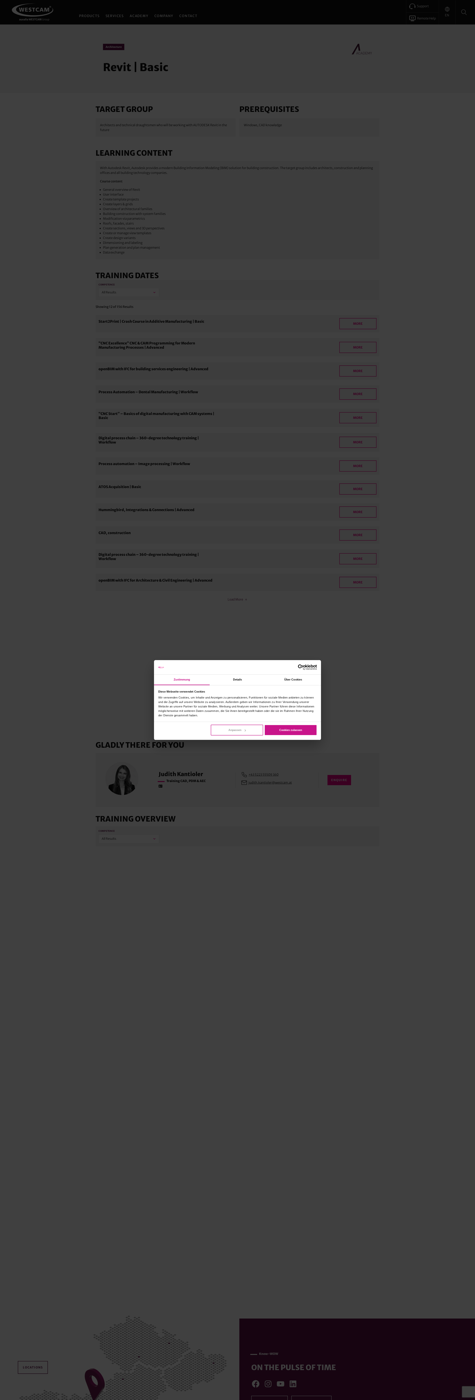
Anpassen (234, 730)
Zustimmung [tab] (182, 679)
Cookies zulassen (290, 730)
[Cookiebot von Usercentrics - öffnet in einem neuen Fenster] (300, 667)
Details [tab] (237, 679)
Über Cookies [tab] (293, 679)
